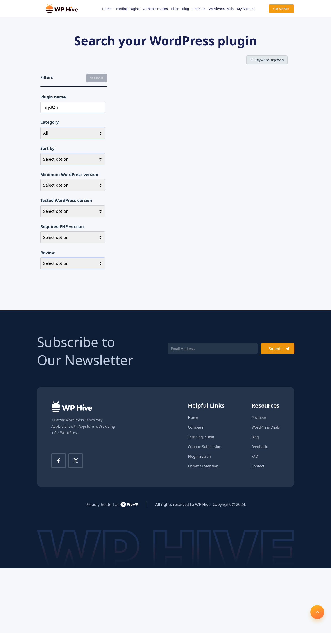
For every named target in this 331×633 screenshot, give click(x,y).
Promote (198, 9)
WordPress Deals (221, 9)
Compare (195, 427)
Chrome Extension (203, 466)
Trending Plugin (201, 436)
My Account (245, 9)
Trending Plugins (127, 9)
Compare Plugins (155, 9)
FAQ (255, 456)
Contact (258, 466)
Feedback (259, 446)
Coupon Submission (204, 446)
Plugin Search (199, 456)
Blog (185, 9)
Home (106, 9)
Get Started (281, 9)
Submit (275, 348)
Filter (174, 9)
